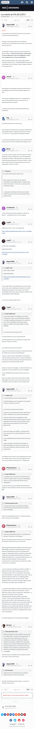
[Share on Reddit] (16, 714)
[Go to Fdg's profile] (3, 118)
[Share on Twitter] (2, 714)
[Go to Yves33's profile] (3, 77)
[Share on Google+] (8, 714)
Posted (12, 26)
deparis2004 (5, 16)
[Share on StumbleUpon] (19, 714)
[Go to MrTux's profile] (3, 150)
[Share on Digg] (10, 714)
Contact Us (21, 724)
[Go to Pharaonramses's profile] (3, 468)
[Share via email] (22, 714)
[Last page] (32, 20)
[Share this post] (31, 26)
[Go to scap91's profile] (3, 223)
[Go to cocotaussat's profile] (3, 208)
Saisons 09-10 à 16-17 (25, 16)
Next (28, 20)
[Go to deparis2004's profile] (3, 25)
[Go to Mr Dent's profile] (3, 626)
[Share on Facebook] (5, 714)
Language (13, 724)
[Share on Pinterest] (24, 714)
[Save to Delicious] (13, 714)
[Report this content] (28, 26)
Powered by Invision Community (17, 726)
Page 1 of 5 (17, 20)
